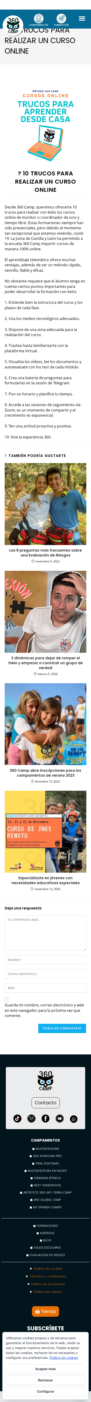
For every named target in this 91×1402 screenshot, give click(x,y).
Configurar (45, 1391)
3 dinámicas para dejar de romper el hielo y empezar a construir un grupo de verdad (45, 663)
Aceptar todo (45, 1369)
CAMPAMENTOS (38, 25)
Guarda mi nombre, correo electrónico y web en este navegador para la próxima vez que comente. (44, 1010)
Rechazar (45, 1380)
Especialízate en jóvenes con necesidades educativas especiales (45, 880)
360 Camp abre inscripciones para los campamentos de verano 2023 (45, 773)
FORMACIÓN (61, 25)
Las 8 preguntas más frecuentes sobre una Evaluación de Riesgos (45, 553)
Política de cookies (63, 1358)
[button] (82, 18)
